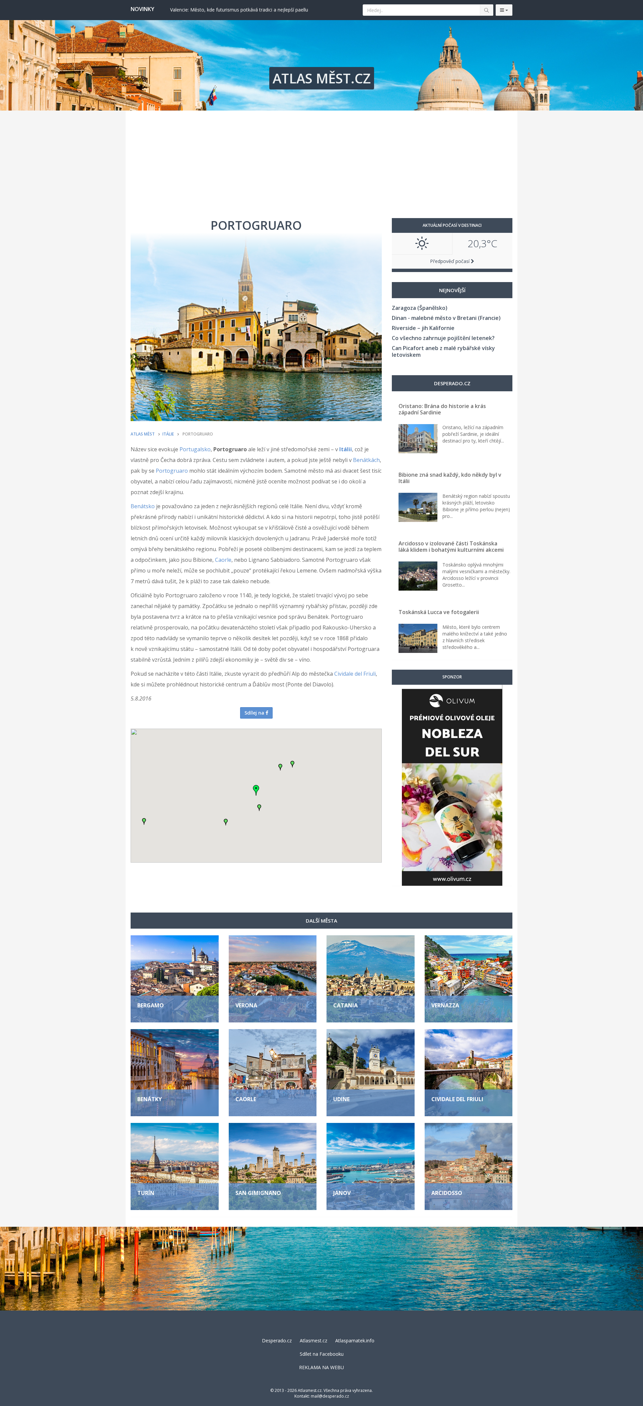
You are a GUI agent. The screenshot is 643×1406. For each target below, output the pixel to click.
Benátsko (143, 506)
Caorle (223, 559)
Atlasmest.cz (313, 1340)
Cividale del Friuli (355, 673)
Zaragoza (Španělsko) (419, 308)
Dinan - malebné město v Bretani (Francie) (446, 318)
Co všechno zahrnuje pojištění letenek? (443, 338)
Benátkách (366, 460)
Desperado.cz (277, 1340)
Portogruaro (172, 470)
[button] (144, 821)
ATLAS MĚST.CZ (322, 78)
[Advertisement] (321, 161)
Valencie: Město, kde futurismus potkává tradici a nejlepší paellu (239, 9)
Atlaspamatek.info (354, 1340)
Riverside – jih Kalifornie (423, 328)
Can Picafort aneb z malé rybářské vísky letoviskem (443, 351)
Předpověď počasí (450, 261)
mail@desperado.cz (330, 1396)
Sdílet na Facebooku (322, 1354)
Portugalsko (195, 449)
